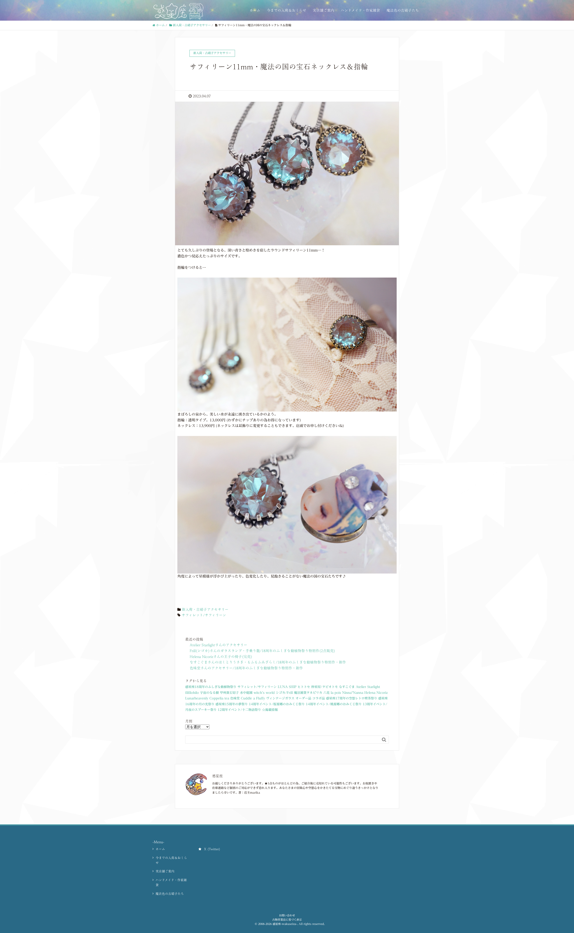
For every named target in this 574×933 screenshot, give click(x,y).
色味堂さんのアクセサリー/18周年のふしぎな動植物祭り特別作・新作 (246, 668)
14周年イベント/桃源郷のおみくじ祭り (334, 704)
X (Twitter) (212, 849)
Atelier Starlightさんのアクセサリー (218, 645)
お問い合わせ (287, 915)
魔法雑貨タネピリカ (308, 692)
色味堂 (235, 698)
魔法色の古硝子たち (403, 10)
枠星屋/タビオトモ (324, 686)
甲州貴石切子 (229, 692)
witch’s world (264, 692)
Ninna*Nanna (352, 692)
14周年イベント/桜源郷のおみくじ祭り (277, 704)
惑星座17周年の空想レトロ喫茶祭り (351, 698)
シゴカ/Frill (284, 692)
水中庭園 (246, 692)
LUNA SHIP (287, 686)
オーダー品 (303, 698)
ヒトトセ (304, 686)
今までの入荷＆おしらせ (286, 10)
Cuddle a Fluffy (253, 698)
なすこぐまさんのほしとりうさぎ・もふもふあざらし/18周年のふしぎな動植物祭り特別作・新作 (268, 662)
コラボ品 (318, 698)
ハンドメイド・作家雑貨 (360, 10)
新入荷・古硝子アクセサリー (205, 609)
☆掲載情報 (270, 709)
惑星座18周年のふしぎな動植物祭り (210, 686)
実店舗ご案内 (323, 10)
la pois (336, 692)
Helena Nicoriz (376, 692)
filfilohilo (192, 692)
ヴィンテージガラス (280, 698)
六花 (326, 692)
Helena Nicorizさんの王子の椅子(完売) (221, 656)
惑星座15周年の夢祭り (231, 704)
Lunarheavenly (196, 698)
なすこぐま (347, 686)
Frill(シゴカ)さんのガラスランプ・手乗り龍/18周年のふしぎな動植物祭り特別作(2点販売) (262, 651)
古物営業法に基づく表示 (287, 919)
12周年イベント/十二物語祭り (239, 709)
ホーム (255, 10)
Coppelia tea (219, 698)
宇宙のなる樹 (209, 692)
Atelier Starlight (368, 686)
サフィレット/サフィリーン (204, 615)
